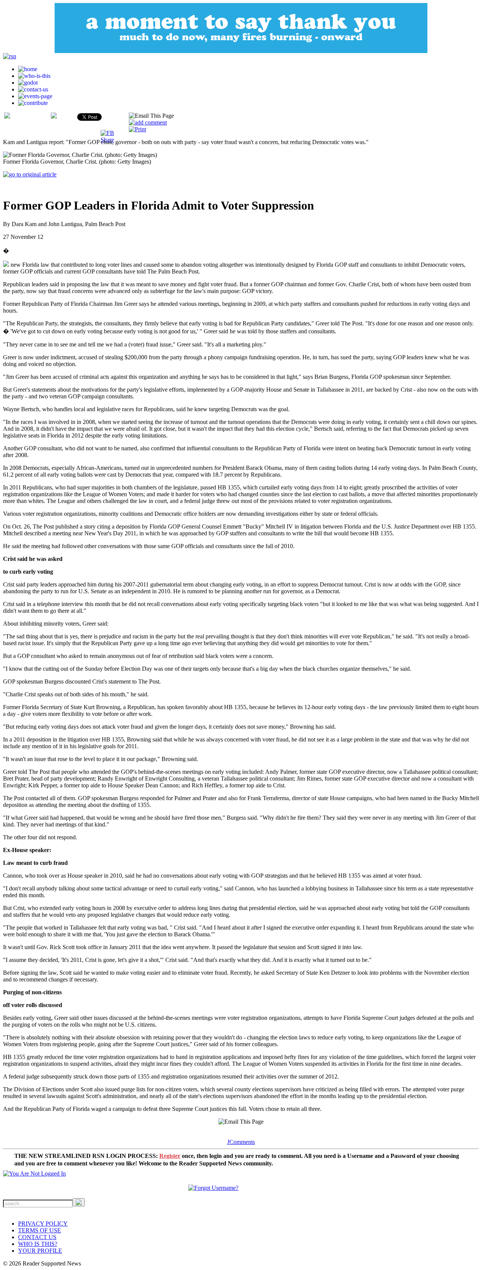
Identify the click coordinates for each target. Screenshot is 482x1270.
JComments (241, 1142)
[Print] (137, 129)
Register (169, 1156)
